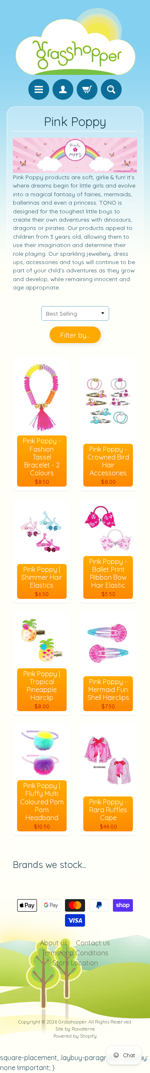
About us (54, 943)
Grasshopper (72, 1022)
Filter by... (75, 335)
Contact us (93, 943)
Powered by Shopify (75, 1036)
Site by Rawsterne (75, 1029)
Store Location (75, 963)
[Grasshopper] (75, 41)
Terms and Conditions (75, 953)
